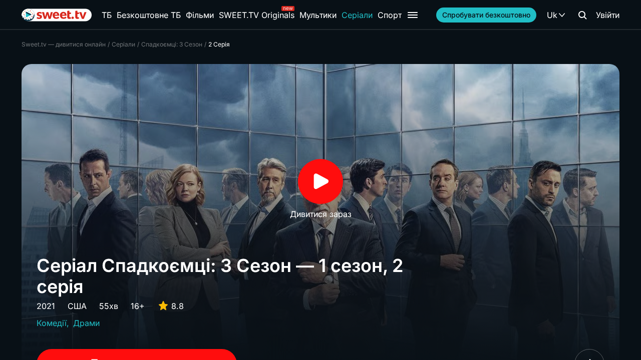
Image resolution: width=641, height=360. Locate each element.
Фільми (200, 15)
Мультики (318, 15)
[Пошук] (582, 15)
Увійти (607, 15)
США (77, 306)
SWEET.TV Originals (256, 15)
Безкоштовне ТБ (149, 15)
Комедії (52, 323)
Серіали (357, 15)
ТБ (107, 15)
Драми (86, 323)
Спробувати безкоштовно (486, 14)
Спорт (390, 15)
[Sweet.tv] (57, 15)
